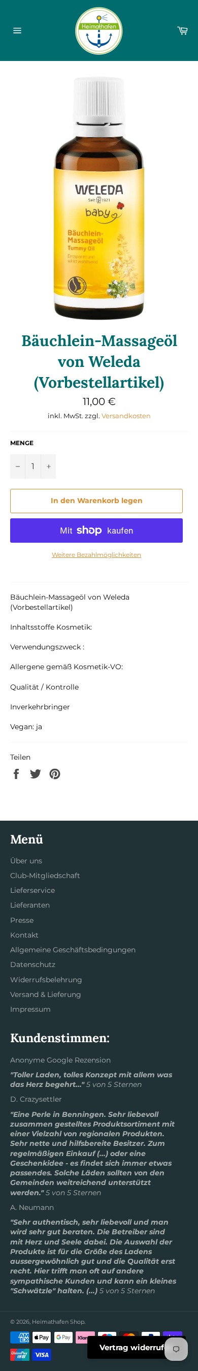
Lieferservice (32, 890)
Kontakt (24, 935)
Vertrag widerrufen (137, 1347)
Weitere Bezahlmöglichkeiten (96, 554)
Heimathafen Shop (58, 1321)
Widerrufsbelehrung (46, 979)
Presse (22, 920)
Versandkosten (126, 416)
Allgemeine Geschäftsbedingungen (73, 949)
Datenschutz (32, 964)
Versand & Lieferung (45, 994)
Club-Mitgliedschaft (45, 875)
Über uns (26, 860)
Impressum (30, 1009)
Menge (22, 443)
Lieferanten (30, 905)
